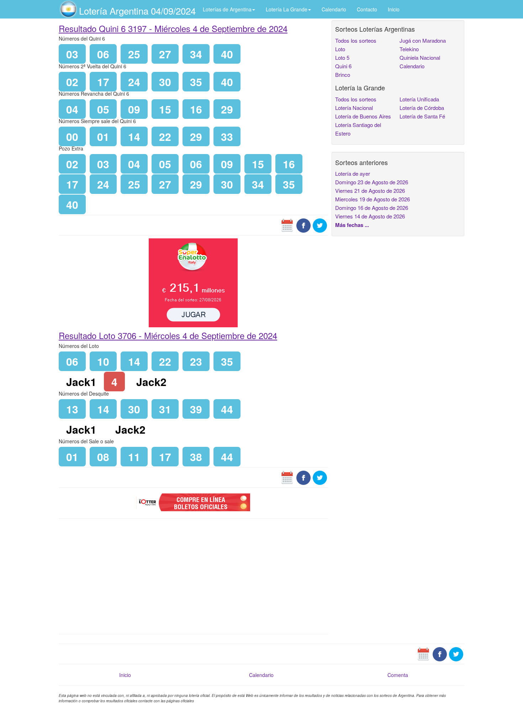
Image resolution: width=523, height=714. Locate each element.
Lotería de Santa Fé (422, 116)
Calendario (334, 9)
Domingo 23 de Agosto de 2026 (371, 182)
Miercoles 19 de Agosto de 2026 (372, 199)
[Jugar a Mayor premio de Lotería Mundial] (193, 282)
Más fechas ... (352, 225)
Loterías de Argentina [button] (227, 9)
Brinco (342, 74)
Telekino (409, 49)
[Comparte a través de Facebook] (303, 224)
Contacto (367, 9)
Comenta (397, 674)
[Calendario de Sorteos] (287, 224)
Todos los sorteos (355, 40)
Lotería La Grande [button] (286, 9)
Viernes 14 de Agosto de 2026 (370, 216)
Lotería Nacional (354, 107)
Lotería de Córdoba (422, 107)
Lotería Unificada (419, 99)
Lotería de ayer (352, 173)
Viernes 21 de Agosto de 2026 (370, 190)
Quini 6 (343, 66)
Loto (340, 49)
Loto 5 (342, 57)
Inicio (394, 9)
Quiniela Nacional (420, 57)
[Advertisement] (193, 575)
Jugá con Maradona (423, 40)
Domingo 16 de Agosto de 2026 (371, 207)
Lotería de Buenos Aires (363, 116)
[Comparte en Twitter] (319, 224)
